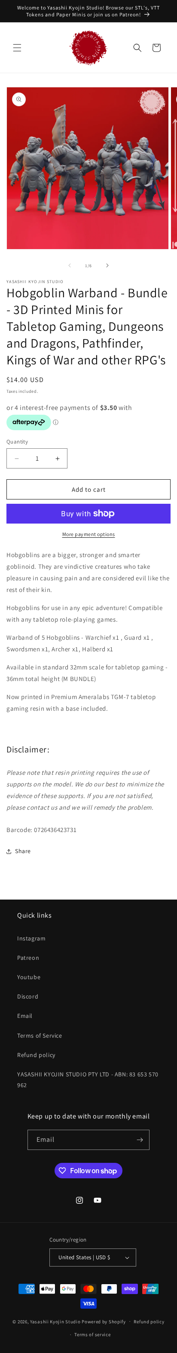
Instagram (31, 938)
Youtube (28, 977)
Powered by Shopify (104, 1321)
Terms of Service (39, 1035)
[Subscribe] (139, 1140)
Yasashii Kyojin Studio (55, 1321)
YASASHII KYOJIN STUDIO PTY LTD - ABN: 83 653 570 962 (88, 1079)
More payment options (88, 534)
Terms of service (92, 1334)
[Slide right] (107, 265)
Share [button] (23, 851)
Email (25, 1016)
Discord (27, 996)
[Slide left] (69, 265)
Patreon (28, 958)
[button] (17, 47)
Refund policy (36, 1055)
